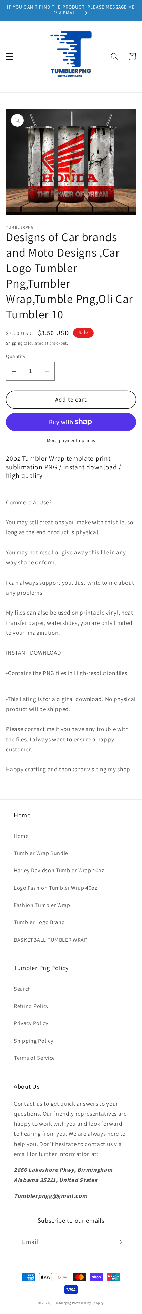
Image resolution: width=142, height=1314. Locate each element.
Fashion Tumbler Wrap (42, 905)
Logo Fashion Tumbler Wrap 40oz (56, 887)
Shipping (14, 343)
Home (21, 836)
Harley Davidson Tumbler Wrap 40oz (59, 870)
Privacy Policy (31, 1023)
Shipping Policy (33, 1040)
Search (22, 988)
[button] (10, 56)
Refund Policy (31, 1006)
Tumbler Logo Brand (39, 922)
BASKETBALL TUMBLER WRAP (51, 939)
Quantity (16, 356)
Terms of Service (34, 1058)
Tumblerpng (61, 1303)
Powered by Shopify (88, 1303)
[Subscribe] (119, 1242)
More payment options (71, 440)
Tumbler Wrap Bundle (41, 853)
